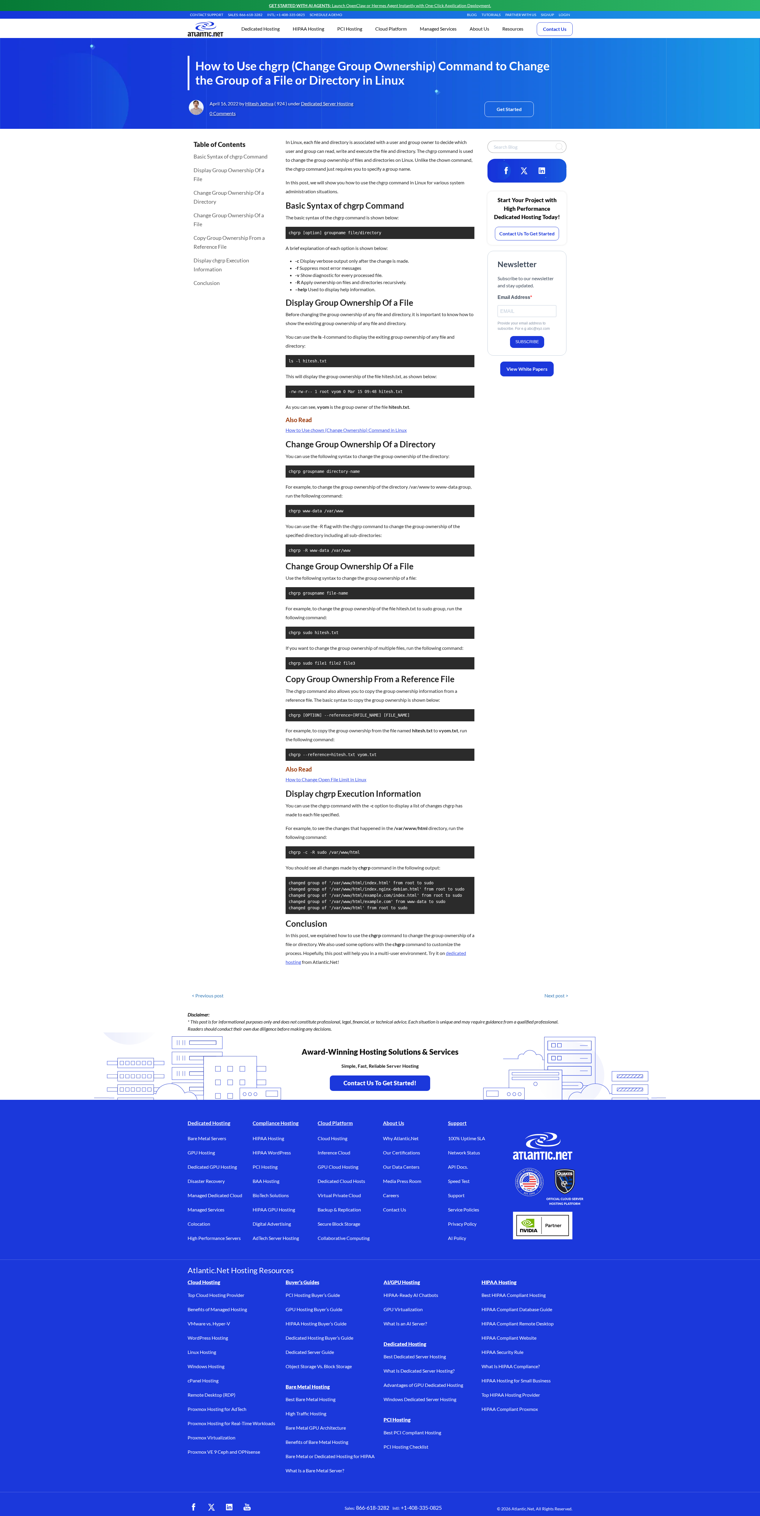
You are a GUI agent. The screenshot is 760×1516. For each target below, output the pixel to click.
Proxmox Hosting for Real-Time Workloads (231, 1423)
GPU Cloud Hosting (338, 1167)
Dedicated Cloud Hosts (341, 1181)
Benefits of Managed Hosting (217, 1309)
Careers (391, 1195)
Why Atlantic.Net (401, 1138)
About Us (393, 1123)
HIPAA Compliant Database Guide (517, 1309)
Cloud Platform (335, 1123)
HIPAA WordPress (272, 1152)
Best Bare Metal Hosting (310, 1399)
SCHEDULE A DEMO (326, 14)
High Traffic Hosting (306, 1413)
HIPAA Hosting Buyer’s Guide (316, 1323)
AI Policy (457, 1238)
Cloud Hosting (332, 1138)
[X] (524, 171)
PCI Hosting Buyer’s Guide (313, 1295)
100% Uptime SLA (466, 1138)
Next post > (556, 995)
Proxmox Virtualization (211, 1437)
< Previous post (208, 995)
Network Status (464, 1152)
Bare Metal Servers (207, 1138)
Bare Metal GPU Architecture (316, 1428)
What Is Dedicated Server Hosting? (419, 1371)
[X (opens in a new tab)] (211, 1507)
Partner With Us (520, 14)
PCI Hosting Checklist (406, 1447)
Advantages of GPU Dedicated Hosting (423, 1385)
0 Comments (223, 113)
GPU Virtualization (403, 1309)
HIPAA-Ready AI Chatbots (411, 1295)
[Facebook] (506, 171)
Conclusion (207, 283)
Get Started (509, 109)
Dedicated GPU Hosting (212, 1167)
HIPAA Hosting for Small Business (516, 1380)
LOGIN (564, 14)
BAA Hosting (266, 1181)
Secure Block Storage (339, 1224)
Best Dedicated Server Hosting (415, 1356)
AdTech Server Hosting (276, 1238)
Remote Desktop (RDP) (211, 1395)
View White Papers (526, 369)
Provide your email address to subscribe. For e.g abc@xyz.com (524, 326)
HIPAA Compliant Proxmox (510, 1409)
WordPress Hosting (208, 1338)
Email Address (514, 297)
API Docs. (458, 1167)
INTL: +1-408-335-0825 (286, 14)
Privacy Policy (462, 1224)
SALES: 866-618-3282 (245, 14)
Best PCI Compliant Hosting (412, 1432)
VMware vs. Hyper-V (209, 1323)
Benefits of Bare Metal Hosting (317, 1442)
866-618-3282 (372, 1507)
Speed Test (459, 1181)
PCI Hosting (265, 1167)
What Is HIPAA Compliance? (511, 1366)
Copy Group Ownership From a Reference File (229, 242)
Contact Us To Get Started (527, 233)
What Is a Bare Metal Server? (315, 1470)
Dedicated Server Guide (310, 1352)
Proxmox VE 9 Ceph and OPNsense (224, 1452)
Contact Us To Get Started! (380, 1082)
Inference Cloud (334, 1152)
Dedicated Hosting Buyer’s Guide (319, 1338)
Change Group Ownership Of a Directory (229, 197)
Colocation (199, 1224)
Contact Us (554, 29)
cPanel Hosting (203, 1380)
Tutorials (491, 14)
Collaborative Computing (344, 1238)
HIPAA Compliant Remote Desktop (518, 1323)
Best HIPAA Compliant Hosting (514, 1295)
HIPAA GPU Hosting (274, 1209)
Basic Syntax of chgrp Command (230, 156)
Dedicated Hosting (209, 1123)
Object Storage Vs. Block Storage (319, 1366)
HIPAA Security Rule (502, 1352)
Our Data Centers (401, 1167)
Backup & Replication (339, 1209)
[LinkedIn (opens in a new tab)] (229, 1507)
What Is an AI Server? (405, 1323)
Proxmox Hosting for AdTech (217, 1409)
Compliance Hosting (276, 1123)
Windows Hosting (206, 1366)
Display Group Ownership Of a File (229, 174)
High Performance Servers (214, 1238)
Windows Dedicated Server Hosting (420, 1399)
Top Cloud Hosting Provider (216, 1295)
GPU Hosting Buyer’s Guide (314, 1309)
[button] (260, 29)
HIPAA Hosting (268, 1138)
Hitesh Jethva (259, 103)
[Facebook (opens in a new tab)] (194, 1507)
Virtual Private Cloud (339, 1195)
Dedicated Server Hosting (327, 103)
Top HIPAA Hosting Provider (511, 1395)
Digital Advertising (272, 1224)
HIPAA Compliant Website (509, 1338)
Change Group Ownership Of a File (229, 219)
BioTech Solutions (271, 1195)
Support (457, 1123)
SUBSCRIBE (527, 341)
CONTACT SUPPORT (206, 14)
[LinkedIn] (542, 171)
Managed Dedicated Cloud (215, 1195)
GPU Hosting (201, 1152)
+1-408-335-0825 (421, 1507)
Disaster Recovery (206, 1181)
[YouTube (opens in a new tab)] (247, 1507)
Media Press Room (402, 1181)
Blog (472, 14)
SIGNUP (547, 14)
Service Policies (463, 1209)
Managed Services (206, 1209)
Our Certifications (401, 1152)
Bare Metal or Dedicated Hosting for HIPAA (330, 1456)
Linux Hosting (202, 1352)
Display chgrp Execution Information (221, 265)
